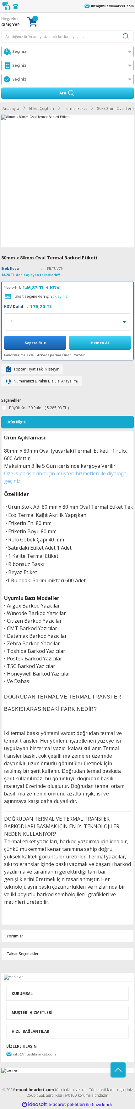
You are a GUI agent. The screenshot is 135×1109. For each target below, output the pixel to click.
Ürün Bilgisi (16, 421)
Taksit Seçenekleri (23, 953)
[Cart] (32, 21)
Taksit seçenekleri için (40, 296)
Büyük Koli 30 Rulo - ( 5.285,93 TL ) (39, 407)
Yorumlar (15, 935)
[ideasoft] (34, 1104)
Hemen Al (100, 342)
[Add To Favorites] (19, 355)
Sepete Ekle (35, 342)
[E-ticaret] (66, 1104)
